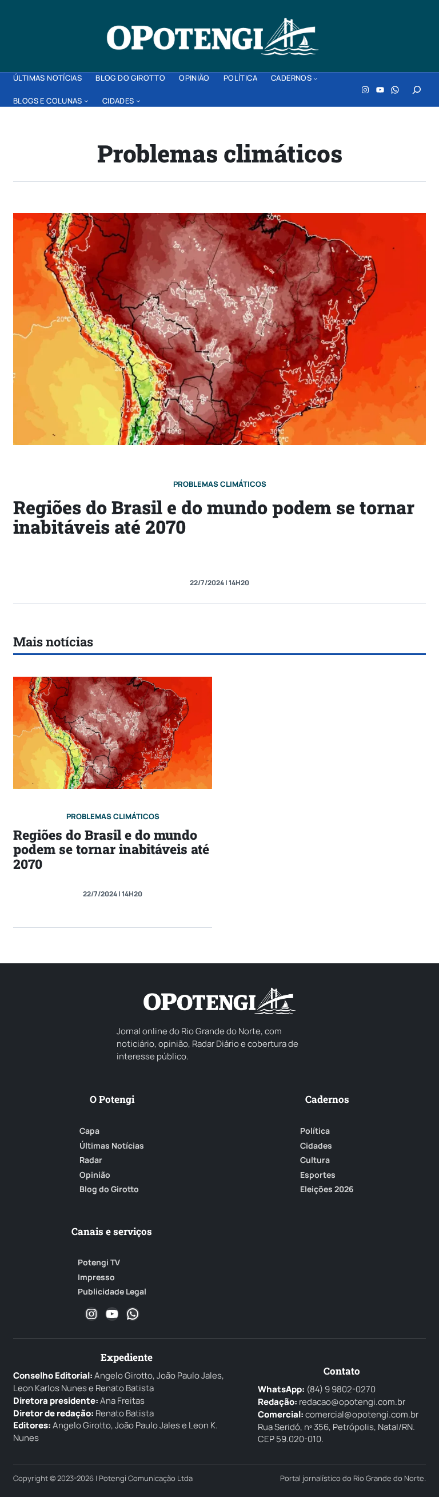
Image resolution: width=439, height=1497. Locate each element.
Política (315, 1131)
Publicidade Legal (112, 1291)
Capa (89, 1131)
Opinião (94, 1175)
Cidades (316, 1146)
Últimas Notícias (111, 1146)
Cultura (315, 1160)
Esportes (318, 1175)
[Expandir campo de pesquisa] (417, 90)
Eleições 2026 (327, 1189)
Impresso (96, 1277)
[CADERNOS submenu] (315, 78)
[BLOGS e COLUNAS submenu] (86, 100)
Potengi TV (99, 1262)
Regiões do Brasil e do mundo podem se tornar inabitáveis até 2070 (213, 517)
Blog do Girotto (109, 1189)
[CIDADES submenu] (138, 100)
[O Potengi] (212, 37)
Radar (90, 1160)
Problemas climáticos (219, 484)
